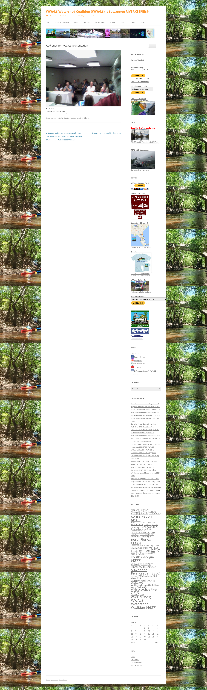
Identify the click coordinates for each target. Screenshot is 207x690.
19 (157, 634)
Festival (151, 523)
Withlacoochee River (144, 591)
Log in (133, 657)
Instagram (138, 361)
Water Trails (100, 23)
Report (112, 23)
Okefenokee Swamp (139, 545)
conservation (141, 518)
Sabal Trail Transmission (143, 553)
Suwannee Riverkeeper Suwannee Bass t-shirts (140, 274)
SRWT (134, 565)
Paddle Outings (137, 67)
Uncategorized (69, 118)
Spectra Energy (138, 563)
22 (140, 637)
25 (153, 637)
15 (140, 634)
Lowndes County (142, 536)
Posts (76, 23)
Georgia (149, 527)
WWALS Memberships (140, 81)
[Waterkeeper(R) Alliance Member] (137, 339)
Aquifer (135, 514)
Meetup (142, 363)
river (151, 550)
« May (133, 642)
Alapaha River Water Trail (143, 512)
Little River (147, 534)
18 (153, 634)
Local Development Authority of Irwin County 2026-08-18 (145, 456)
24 (149, 637)
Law (135, 534)
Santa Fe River (138, 555)
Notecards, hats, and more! (142, 292)
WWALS (141, 597)
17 (149, 634)
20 (132, 637)
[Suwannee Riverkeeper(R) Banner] (140, 333)
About (133, 23)
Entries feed (135, 660)
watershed (143, 581)
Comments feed (136, 662)
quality (150, 547)
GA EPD (135, 527)
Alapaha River (140, 509)
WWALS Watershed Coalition (143, 604)
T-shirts (134, 252)
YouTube (137, 367)
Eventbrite (134, 353)
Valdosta (150, 575)
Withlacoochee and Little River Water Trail (145, 585)
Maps (143, 23)
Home (48, 23)
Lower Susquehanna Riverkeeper (106, 133)
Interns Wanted (137, 60)
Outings (87, 23)
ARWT (144, 514)
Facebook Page (139, 357)
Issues (123, 23)
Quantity (137, 551)
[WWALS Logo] (140, 326)
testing (137, 576)
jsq (88, 118)
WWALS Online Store (139, 280)
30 (145, 639)
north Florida (141, 541)
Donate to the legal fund (141, 247)
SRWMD (150, 563)
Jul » (156, 642)
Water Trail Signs (138, 193)
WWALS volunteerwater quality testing (139, 99)
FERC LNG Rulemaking (140, 150)
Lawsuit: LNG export (139, 223)
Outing (153, 545)
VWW (136, 578)
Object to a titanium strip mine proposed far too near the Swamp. (145, 142)
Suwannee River (143, 567)
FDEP (143, 523)
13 (132, 634)
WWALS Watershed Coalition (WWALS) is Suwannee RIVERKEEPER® (97, 11)
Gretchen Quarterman (141, 529)
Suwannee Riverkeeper (145, 571)
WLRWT (137, 594)
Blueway (155, 513)
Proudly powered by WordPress (56, 680)
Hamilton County (138, 531)
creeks (135, 523)
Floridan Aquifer (151, 525)
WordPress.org (136, 665)
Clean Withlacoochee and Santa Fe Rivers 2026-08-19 (145, 473)
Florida (137, 524)
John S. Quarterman (143, 532)
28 (136, 639)
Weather (137, 583)
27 (132, 639)
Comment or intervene (140, 170)
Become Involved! (62, 23)
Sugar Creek (144, 565)
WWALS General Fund (140, 183)
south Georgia (142, 559)
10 (149, 631)
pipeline (136, 548)
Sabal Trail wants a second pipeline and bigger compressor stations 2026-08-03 (145, 438)
